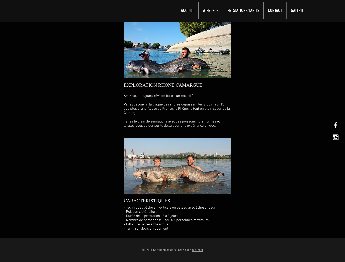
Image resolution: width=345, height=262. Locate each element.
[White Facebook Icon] (336, 125)
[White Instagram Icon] (336, 137)
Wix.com (197, 250)
